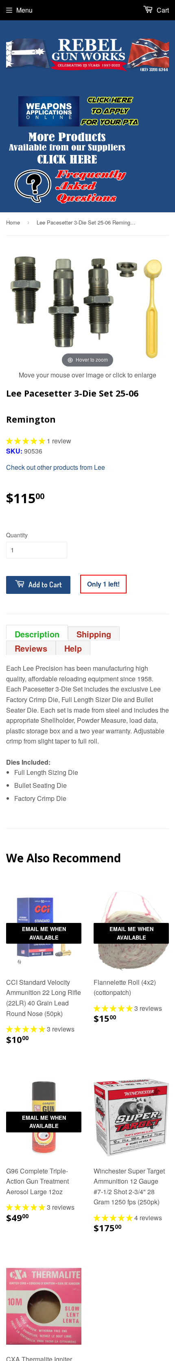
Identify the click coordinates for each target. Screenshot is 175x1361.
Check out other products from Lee (55, 467)
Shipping (94, 634)
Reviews (31, 648)
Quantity (17, 535)
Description (37, 633)
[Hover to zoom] (87, 307)
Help (73, 648)
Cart (162, 10)
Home (13, 222)
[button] (26, 440)
